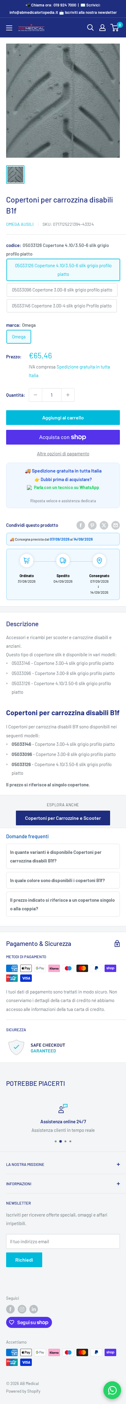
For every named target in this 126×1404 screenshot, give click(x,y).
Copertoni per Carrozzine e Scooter (63, 818)
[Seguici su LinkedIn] (33, 1309)
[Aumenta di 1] (67, 394)
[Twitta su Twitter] (104, 525)
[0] (115, 27)
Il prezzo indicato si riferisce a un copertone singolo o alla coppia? (62, 904)
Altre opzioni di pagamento (63, 453)
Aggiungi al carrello (63, 417)
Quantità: (15, 395)
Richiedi (24, 1260)
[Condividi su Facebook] (80, 525)
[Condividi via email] (115, 525)
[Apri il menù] (9, 27)
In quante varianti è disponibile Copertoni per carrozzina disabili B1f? (56, 856)
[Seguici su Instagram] (22, 1309)
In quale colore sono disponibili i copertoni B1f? (57, 880)
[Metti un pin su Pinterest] (92, 525)
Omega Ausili (20, 224)
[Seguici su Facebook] (10, 1309)
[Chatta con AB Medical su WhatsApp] (112, 1390)
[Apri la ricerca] (90, 27)
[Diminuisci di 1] (35, 394)
